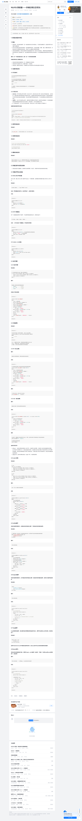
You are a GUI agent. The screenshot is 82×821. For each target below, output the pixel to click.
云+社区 (27, 21)
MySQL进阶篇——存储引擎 (16, 798)
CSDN (17, 21)
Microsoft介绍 (11, 813)
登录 (77, 1)
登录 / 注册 (31, 720)
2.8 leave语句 (60, 35)
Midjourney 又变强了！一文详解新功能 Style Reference (17, 814)
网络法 (28, 813)
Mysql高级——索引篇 (15, 776)
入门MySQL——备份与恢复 (16, 802)
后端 (52, 765)
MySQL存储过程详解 (15, 763)
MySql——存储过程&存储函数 (17, 772)
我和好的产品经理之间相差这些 (22, 813)
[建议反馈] (79, 816)
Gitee (21, 19)
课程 (16, 1)
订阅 (51, 705)
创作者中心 (70, 1)
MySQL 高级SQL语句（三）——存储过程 (19, 768)
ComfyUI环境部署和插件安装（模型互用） (40, 813)
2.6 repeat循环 (60, 31)
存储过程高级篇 (14, 755)
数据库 (52, 756)
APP (19, 1)
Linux (48, 769)
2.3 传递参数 (60, 23)
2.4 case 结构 (60, 28)
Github (17, 19)
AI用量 (22, 1)
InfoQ (23, 21)
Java (46, 795)
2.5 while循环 (60, 30)
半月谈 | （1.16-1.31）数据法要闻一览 (32, 814)
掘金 (21, 21)
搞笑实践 (48, 813)
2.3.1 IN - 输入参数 (62, 25)
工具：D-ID (31, 813)
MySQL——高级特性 (15, 750)
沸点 (13, 1)
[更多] (79, 818)
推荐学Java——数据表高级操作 (17, 794)
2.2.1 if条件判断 (61, 21)
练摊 (39, 814)
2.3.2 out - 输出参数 (62, 26)
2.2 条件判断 (60, 20)
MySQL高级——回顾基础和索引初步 (18, 781)
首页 (10, 1)
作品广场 (26, 1)
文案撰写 (15, 813)
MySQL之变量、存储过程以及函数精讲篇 (19, 746)
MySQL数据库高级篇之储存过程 (17, 785)
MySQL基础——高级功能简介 (17, 807)
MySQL (51, 752)
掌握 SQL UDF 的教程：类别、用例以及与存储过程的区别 (22, 759)
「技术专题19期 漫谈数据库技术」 (23, 14)
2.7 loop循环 (60, 33)
